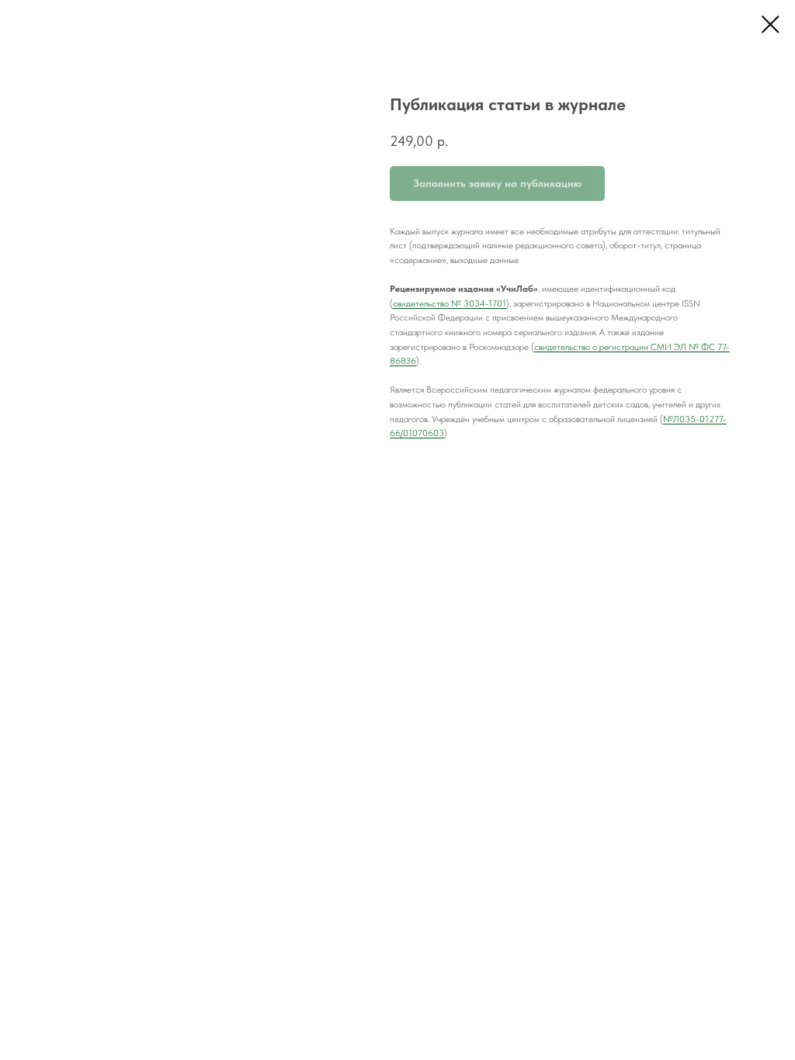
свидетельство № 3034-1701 (449, 303)
